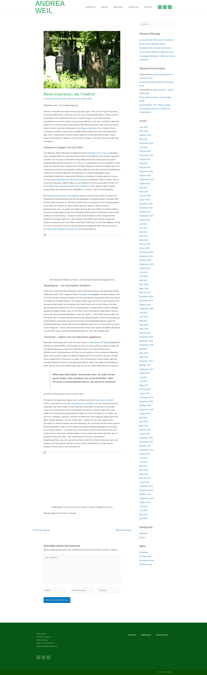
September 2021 (146, 216)
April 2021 (143, 236)
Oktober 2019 (145, 304)
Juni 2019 (143, 317)
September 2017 (146, 369)
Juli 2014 (143, 506)
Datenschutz (162, 635)
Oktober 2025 (145, 135)
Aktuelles (72, 99)
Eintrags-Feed (145, 556)
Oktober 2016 (145, 405)
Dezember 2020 (146, 252)
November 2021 (146, 208)
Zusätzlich (133, 7)
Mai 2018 (143, 349)
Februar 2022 (145, 195)
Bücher (104, 7)
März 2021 (143, 240)
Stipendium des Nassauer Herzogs (71, 179)
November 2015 (146, 442)
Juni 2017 (143, 381)
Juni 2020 (143, 276)
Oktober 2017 (145, 365)
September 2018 (146, 345)
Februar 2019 (145, 333)
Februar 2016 (145, 430)
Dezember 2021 (146, 204)
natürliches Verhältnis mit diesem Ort (62, 229)
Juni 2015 (143, 462)
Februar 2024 (145, 151)
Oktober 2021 (145, 212)
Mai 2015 (143, 466)
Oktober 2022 (145, 175)
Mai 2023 (143, 163)
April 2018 (143, 353)
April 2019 (143, 325)
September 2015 (146, 450)
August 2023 (144, 159)
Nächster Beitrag (124, 530)
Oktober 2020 (145, 260)
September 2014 (146, 498)
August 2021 (144, 220)
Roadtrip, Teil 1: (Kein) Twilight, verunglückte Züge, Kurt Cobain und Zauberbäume (155, 108)
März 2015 (143, 474)
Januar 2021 (144, 248)
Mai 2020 (143, 280)
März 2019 (143, 329)
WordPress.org (145, 564)
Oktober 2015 (145, 446)
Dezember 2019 (146, 296)
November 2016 (146, 401)
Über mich (118, 7)
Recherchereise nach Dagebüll (66, 196)
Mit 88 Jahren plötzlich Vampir (152, 44)
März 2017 (143, 385)
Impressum (146, 635)
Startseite (90, 7)
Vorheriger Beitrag (41, 530)
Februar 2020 (145, 292)
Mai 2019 (143, 321)
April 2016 (143, 421)
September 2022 (146, 179)
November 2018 (146, 341)
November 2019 (146, 300)
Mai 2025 (143, 139)
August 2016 (144, 413)
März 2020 (143, 288)
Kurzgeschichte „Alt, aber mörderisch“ (155, 48)
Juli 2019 (143, 312)
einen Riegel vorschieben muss (89, 128)
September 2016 (146, 409)
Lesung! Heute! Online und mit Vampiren (156, 40)
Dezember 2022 (146, 171)
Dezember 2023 (146, 155)
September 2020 (146, 264)
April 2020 (143, 284)
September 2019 (146, 308)
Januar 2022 (144, 199)
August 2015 (144, 454)
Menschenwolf (96, 342)
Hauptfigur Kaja (85, 294)
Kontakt (148, 7)
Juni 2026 (143, 127)
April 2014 (143, 518)
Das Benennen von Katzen (83, 403)
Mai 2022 (143, 187)
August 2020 (144, 268)
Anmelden (143, 552)
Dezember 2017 (146, 361)
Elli (140, 82)
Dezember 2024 (146, 143)
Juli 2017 (143, 377)
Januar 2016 (144, 434)
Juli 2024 (143, 147)
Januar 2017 (144, 393)
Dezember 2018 (146, 337)
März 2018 (143, 357)
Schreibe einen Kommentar (55, 99)
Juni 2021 (143, 228)
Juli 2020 (143, 272)
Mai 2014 (143, 514)
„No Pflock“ (78, 163)
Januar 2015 (144, 482)
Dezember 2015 (146, 438)
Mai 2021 (143, 232)
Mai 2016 (143, 417)
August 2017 (144, 373)
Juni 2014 (143, 510)
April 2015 (143, 470)
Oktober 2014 (145, 494)
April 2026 (143, 131)
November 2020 (146, 256)
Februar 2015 (145, 478)
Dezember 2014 (146, 486)
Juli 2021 (143, 224)
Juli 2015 (143, 458)
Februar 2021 (145, 244)
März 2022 (143, 191)
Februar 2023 (145, 167)
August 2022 (144, 183)
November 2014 (146, 490)
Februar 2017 (145, 389)
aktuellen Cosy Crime (97, 153)
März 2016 (143, 425)
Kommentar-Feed (146, 560)
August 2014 (144, 502)
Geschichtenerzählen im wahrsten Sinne (156, 52)
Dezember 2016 (146, 397)
